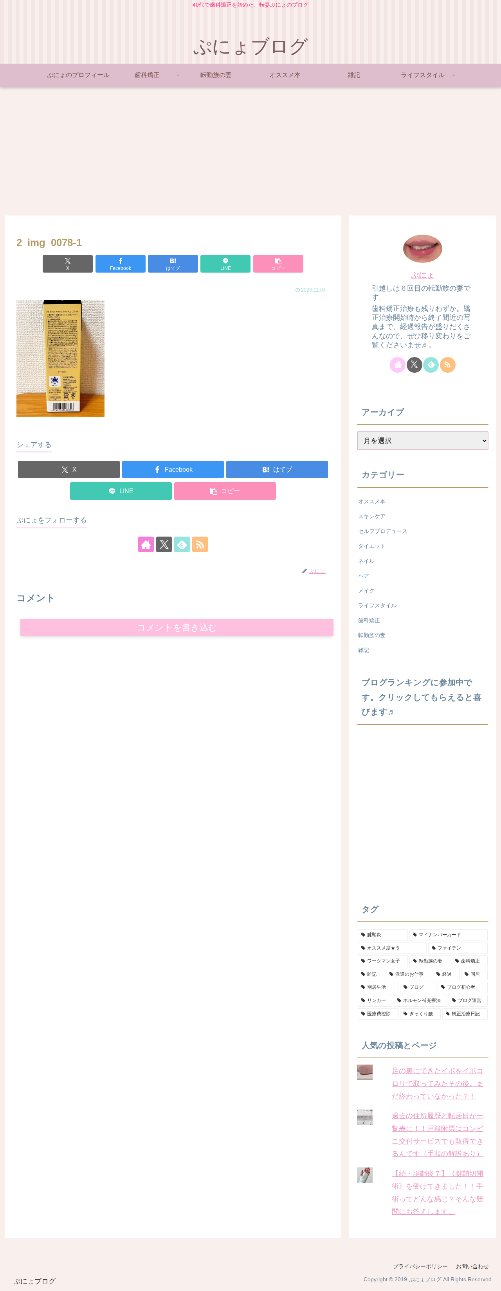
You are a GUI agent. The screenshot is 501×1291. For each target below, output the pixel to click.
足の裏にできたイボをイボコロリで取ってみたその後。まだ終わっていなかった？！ (437, 1083)
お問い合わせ (472, 1266)
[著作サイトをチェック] (146, 544)
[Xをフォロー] (164, 544)
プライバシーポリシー (420, 1266)
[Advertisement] (250, 151)
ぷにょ (422, 275)
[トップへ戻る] (489, 1279)
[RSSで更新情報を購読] (200, 544)
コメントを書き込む (177, 627)
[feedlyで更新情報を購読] (182, 544)
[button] (278, 264)
